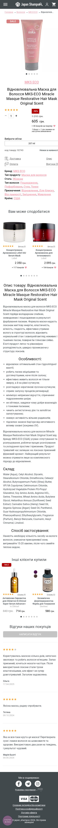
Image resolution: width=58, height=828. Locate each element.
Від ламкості (13, 194)
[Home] (28, 4)
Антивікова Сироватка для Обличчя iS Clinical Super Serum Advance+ (14, 601)
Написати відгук (30, 634)
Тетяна (6, 712)
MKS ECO (32, 82)
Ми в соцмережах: (28, 778)
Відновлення (29, 190)
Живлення (44, 194)
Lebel (14, 258)
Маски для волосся (34, 175)
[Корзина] (54, 4)
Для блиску (46, 190)
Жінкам (18, 178)
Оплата (14, 164)
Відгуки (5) (51, 246)
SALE (6, 565)
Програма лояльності (29, 816)
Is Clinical (14, 606)
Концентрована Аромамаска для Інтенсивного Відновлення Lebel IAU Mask (43, 255)
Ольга (6, 681)
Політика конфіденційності (29, 809)
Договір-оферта (29, 813)
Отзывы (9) (21, 594)
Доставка (15, 158)
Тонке (35, 186)
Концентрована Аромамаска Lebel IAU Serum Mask (14, 253)
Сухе (27, 186)
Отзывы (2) (51, 594)
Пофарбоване (14, 186)
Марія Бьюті (9, 755)
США (17, 198)
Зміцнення (29, 194)
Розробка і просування (25, 790)
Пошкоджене (29, 182)
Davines (43, 606)
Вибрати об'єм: (13, 138)
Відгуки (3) (22, 246)
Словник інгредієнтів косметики (29, 805)
